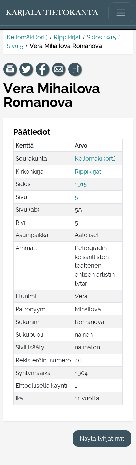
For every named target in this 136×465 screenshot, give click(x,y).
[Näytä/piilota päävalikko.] (120, 12)
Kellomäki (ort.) (27, 37)
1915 (81, 183)
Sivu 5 (15, 45)
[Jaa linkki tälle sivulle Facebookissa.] (42, 69)
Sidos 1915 (101, 37)
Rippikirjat (67, 37)
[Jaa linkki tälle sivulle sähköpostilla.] (58, 69)
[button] (10, 69)
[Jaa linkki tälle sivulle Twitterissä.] (26, 69)
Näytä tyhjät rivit (102, 438)
